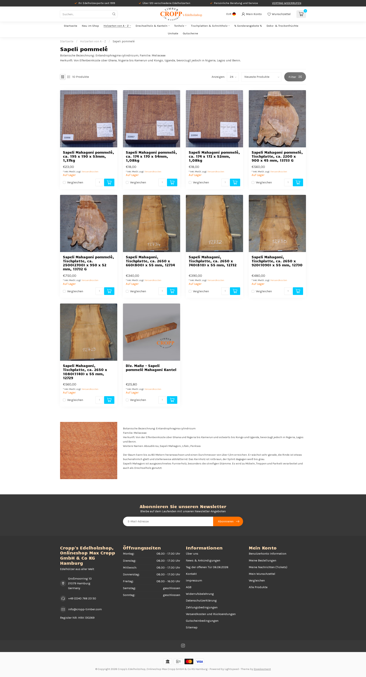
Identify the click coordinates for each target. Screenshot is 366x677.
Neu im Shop (90, 25)
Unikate (173, 33)
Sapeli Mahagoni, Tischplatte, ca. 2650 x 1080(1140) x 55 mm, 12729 (85, 372)
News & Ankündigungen (203, 560)
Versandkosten (90, 171)
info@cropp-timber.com (85, 609)
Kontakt (191, 574)
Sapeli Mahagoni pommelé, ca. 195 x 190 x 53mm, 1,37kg (88, 156)
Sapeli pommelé (124, 41)
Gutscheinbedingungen (202, 620)
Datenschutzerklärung (201, 600)
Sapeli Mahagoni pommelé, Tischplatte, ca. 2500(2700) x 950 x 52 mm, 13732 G (88, 263)
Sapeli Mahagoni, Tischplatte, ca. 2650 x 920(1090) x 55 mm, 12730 (277, 261)
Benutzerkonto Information (267, 553)
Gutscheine (190, 33)
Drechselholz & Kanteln (151, 25)
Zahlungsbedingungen (202, 607)
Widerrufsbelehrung (200, 594)
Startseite (70, 25)
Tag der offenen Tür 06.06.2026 (207, 567)
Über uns (192, 553)
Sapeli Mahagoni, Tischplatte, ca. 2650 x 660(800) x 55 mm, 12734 (150, 261)
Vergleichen (75, 182)
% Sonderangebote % (248, 25)
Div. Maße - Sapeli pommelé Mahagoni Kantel (151, 368)
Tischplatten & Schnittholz (209, 25)
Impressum (194, 580)
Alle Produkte (258, 587)
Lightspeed (232, 669)
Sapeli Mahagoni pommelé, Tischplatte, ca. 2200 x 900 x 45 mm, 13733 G (277, 156)
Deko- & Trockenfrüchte (282, 25)
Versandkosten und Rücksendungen (211, 614)
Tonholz (179, 25)
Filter (293, 77)
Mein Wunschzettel (262, 574)
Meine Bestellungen (262, 560)
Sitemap (191, 627)
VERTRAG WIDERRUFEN (286, 3)
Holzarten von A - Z (116, 25)
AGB (188, 587)
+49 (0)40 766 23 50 (82, 598)
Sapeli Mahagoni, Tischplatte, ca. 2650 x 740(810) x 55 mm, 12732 (213, 261)
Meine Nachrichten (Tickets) (268, 567)
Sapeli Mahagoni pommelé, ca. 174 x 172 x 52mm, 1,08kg (214, 156)
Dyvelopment (262, 669)
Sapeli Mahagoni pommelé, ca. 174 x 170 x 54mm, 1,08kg (151, 156)
